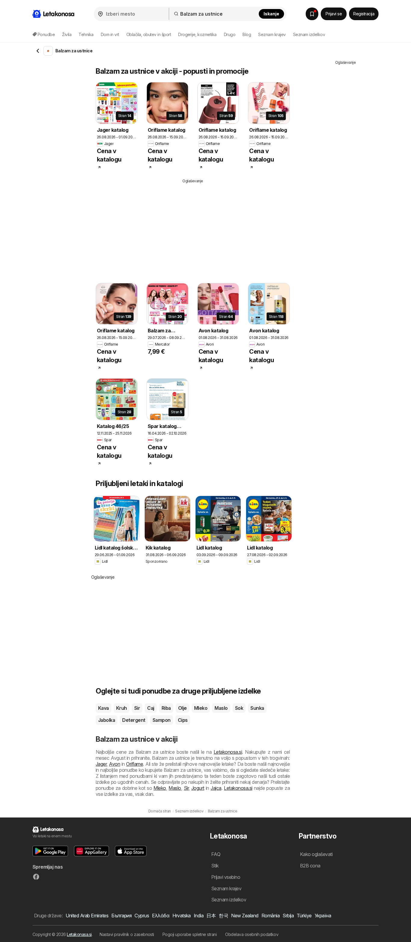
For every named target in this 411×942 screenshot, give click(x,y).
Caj (150, 708)
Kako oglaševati (316, 854)
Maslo (221, 708)
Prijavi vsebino (225, 877)
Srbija (288, 916)
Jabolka (106, 720)
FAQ (215, 854)
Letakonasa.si (79, 934)
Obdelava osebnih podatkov (251, 934)
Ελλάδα (160, 916)
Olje (182, 708)
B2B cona (310, 866)
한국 (223, 916)
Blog (247, 34)
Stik (215, 866)
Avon (114, 764)
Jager (101, 764)
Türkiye (304, 916)
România (270, 916)
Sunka (257, 708)
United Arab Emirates (87, 916)
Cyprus (141, 916)
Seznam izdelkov (309, 34)
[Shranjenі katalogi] (312, 14)
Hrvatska (181, 916)
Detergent (133, 720)
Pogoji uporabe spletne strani (189, 934)
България (121, 916)
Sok (239, 708)
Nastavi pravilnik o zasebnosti (127, 934)
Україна (323, 916)
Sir (137, 708)
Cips (183, 720)
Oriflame (134, 764)
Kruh (121, 708)
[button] (50, 851)
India (198, 916)
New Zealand (244, 916)
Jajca (216, 788)
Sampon (162, 720)
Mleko (200, 708)
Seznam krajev (272, 34)
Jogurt (197, 788)
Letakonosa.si (228, 752)
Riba (166, 708)
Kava (103, 708)
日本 (211, 916)
